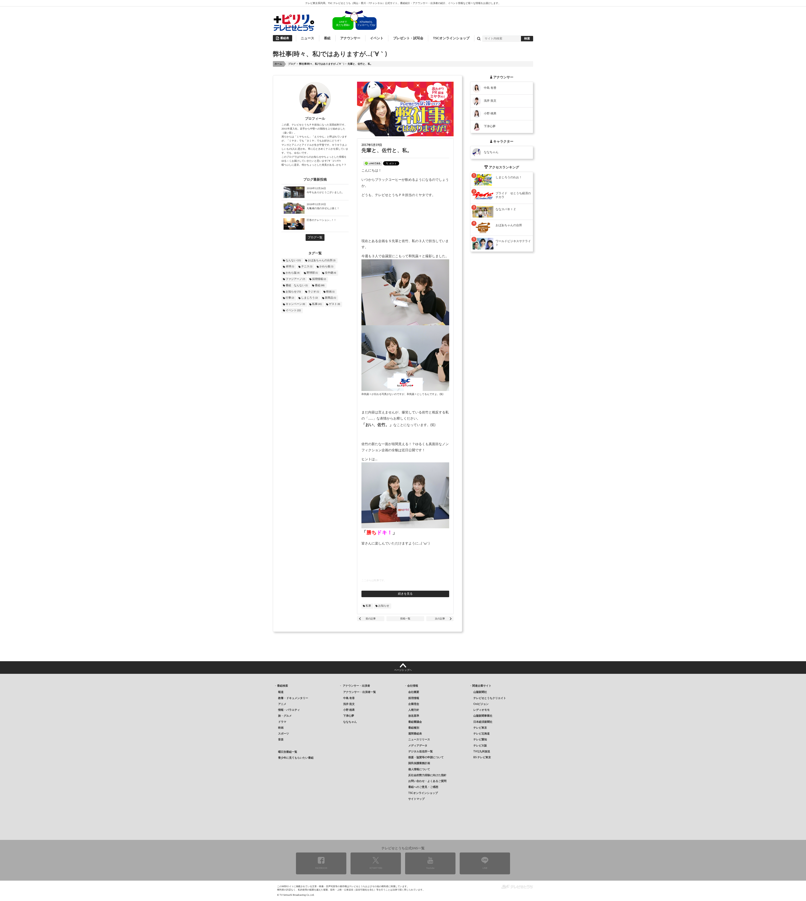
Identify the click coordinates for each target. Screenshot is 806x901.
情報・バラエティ (289, 710)
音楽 (281, 739)
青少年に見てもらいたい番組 (296, 758)
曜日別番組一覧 (287, 752)
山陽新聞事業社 (482, 716)
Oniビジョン (481, 704)
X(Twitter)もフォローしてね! (366, 23)
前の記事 (371, 618)
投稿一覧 (405, 618)
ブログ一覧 (315, 237)
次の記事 (440, 618)
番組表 (284, 38)
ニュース (307, 38)
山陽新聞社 (480, 692)
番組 (319, 285)
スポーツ (283, 733)
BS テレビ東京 (482, 757)
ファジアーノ (295, 279)
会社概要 (413, 692)
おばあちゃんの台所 (321, 260)
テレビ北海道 (481, 733)
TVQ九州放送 (481, 751)
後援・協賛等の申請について (426, 757)
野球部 (312, 272)
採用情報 (319, 279)
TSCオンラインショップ (451, 38)
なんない (293, 260)
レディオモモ (481, 710)
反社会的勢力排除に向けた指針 (427, 775)
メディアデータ (417, 745)
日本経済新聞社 (482, 722)
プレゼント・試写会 (408, 38)
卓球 (290, 266)
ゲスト (334, 304)
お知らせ (293, 291)
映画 (330, 291)
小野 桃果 (349, 710)
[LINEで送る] (373, 163)
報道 (281, 692)
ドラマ (282, 722)
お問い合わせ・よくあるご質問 (427, 781)
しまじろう (309, 297)
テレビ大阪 (480, 745)
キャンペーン (295, 304)
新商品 (330, 297)
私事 (317, 304)
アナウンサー (350, 38)
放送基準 (413, 716)
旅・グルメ (285, 716)
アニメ (282, 704)
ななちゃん (350, 722)
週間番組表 (415, 733)
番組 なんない (297, 285)
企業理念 (413, 704)
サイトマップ (416, 799)
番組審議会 (415, 722)
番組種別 (413, 728)
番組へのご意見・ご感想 (423, 787)
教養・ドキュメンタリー (293, 698)
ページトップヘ (403, 670)
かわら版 (293, 272)
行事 (290, 297)
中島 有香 (349, 698)
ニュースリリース (419, 739)
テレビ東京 (480, 728)
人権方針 (413, 710)
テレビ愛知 (480, 739)
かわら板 (326, 266)
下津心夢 (348, 716)
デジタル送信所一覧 (420, 751)
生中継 (330, 272)
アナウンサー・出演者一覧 (359, 692)
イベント (376, 38)
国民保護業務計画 (419, 763)
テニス (306, 266)
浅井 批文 (349, 704)
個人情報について (419, 769)
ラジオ (313, 291)
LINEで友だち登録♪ (343, 23)
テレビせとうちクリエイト (489, 698)
